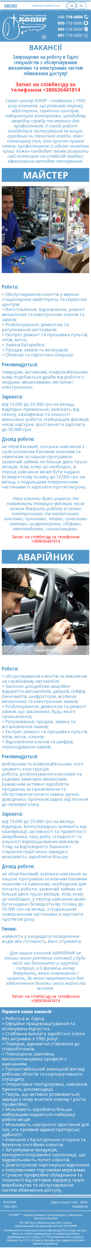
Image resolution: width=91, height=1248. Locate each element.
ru (81, 5)
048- (70, 17)
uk (71, 5)
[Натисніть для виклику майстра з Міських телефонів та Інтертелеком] (86, 17)
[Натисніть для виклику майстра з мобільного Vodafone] (86, 23)
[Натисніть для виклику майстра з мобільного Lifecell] (86, 29)
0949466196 (80, 1207)
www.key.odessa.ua (45, 5)
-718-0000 (70, 23)
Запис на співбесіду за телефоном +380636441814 (45, 87)
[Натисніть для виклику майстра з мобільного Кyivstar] (86, 35)
